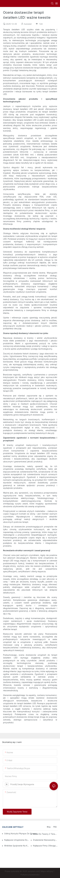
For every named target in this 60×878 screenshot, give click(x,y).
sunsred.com (33, 871)
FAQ (55, 827)
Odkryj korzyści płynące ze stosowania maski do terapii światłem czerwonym (21, 833)
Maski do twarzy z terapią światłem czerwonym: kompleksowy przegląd (45, 834)
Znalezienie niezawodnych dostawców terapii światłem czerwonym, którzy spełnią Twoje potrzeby (45, 840)
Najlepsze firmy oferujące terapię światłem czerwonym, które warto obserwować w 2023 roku (45, 845)
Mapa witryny (47, 871)
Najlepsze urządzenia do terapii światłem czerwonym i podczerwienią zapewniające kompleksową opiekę (16, 840)
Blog (48, 827)
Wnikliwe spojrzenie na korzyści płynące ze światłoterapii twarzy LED (16, 845)
